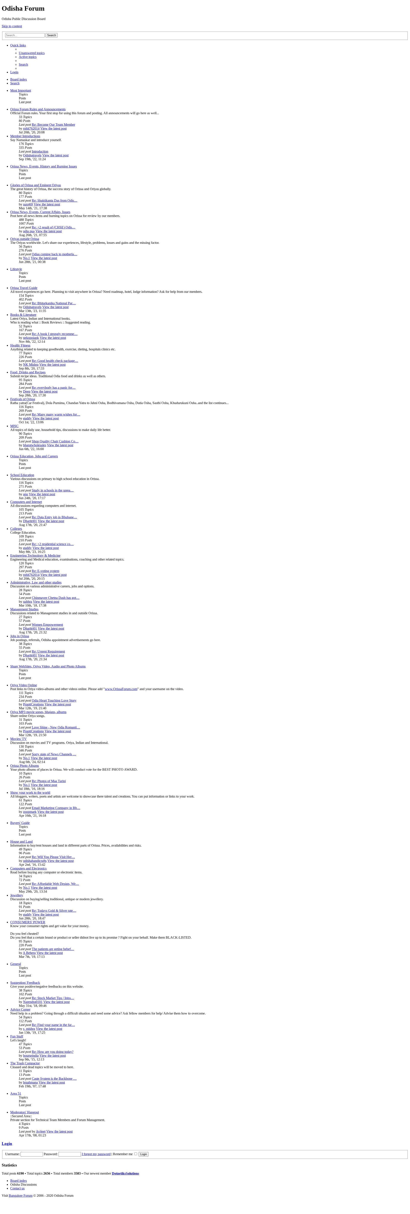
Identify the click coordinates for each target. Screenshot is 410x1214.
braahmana (30, 1082)
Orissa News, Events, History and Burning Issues (43, 166)
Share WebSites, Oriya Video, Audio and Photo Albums (48, 666)
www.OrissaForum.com (121, 689)
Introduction (40, 151)
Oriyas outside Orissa (24, 239)
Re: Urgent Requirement (48, 651)
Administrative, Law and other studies (36, 582)
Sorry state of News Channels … (54, 754)
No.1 (26, 258)
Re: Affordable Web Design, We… (55, 884)
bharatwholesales (34, 445)
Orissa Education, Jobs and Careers (34, 456)
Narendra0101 (32, 1002)
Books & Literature (23, 315)
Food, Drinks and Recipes (27, 372)
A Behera (29, 953)
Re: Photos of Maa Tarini (49, 781)
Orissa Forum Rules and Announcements (38, 109)
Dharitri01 (30, 521)
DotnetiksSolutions (125, 1173)
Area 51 (15, 1093)
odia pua (29, 231)
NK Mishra (30, 364)
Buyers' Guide (20, 823)
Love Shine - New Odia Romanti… (56, 727)
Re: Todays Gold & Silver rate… (54, 910)
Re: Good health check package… (55, 361)
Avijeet (40, 1131)
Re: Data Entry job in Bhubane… (54, 517)
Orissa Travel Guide (23, 288)
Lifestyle (16, 269)
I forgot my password (96, 1154)
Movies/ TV (18, 739)
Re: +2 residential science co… (53, 544)
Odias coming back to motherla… (54, 254)
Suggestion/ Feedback (25, 982)
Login (7, 1143)
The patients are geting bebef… (53, 949)
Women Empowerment (47, 624)
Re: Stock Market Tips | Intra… (53, 998)
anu (25, 494)
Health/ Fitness (20, 345)
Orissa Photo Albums (24, 765)
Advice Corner (20, 1009)
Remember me (123, 1154)
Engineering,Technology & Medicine (35, 555)
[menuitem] (32, 53)
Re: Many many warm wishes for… (56, 414)
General (15, 964)
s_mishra (29, 1028)
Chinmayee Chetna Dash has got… (55, 598)
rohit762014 (31, 128)
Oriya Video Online (23, 685)
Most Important (20, 90)
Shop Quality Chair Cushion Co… (55, 441)
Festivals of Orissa (22, 399)
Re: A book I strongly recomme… (55, 334)
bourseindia (31, 1055)
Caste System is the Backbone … (54, 1078)
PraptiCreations (33, 704)
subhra (27, 601)
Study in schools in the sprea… (53, 490)
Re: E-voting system (45, 571)
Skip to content (12, 26)
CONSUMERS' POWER (27, 922)
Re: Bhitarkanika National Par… (54, 303)
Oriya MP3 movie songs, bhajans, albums (38, 712)
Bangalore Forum (20, 1195)
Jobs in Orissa (19, 636)
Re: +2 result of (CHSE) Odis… (53, 227)
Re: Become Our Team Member (53, 124)
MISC (14, 426)
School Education (22, 475)
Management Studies (24, 609)
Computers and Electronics (28, 868)
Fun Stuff (16, 1036)
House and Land (21, 841)
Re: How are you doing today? (52, 1052)
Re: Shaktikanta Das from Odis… (54, 200)
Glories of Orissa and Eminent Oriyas (35, 185)
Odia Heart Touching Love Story (54, 700)
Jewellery (16, 895)
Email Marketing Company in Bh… (56, 808)
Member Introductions (25, 136)
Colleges (16, 528)
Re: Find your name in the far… (53, 1025)
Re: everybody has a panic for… (54, 387)
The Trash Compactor (25, 1063)
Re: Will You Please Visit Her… (53, 857)
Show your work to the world (30, 792)
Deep (26, 391)
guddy (27, 418)
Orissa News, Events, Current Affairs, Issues (40, 212)
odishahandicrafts (35, 861)
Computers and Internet (26, 502)
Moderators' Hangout (24, 1112)
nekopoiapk (31, 338)
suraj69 (28, 204)
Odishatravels (32, 155)
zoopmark (30, 812)
